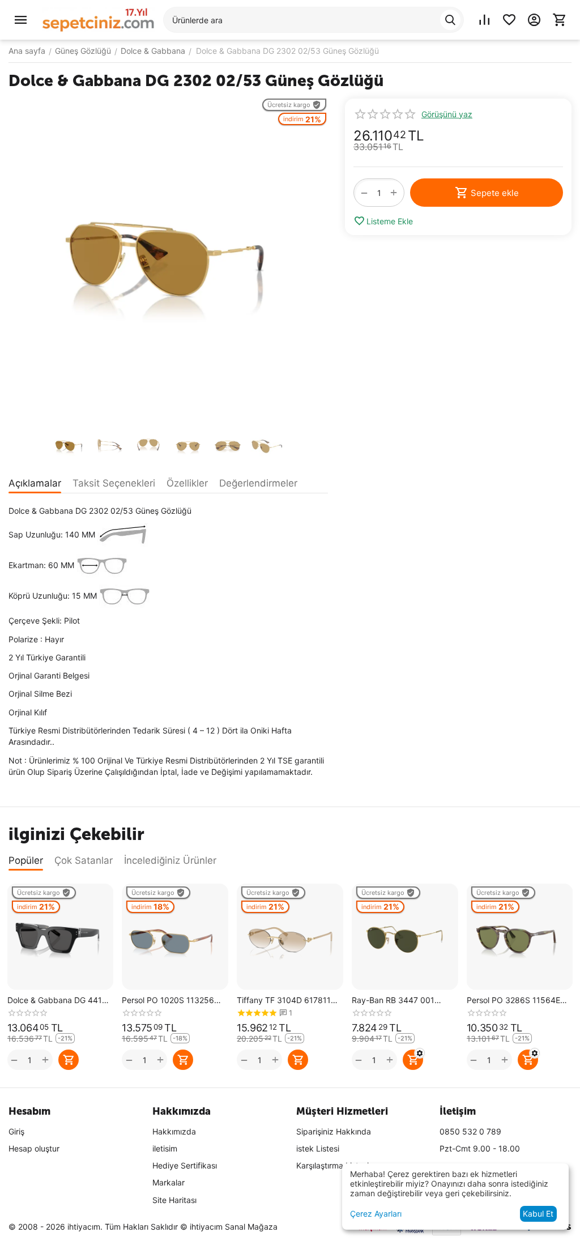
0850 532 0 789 (470, 1131)
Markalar (168, 1182)
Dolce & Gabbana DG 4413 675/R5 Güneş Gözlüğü (57, 1000)
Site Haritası (174, 1200)
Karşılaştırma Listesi (332, 1165)
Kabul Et (538, 1213)
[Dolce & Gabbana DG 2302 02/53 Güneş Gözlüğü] (168, 260)
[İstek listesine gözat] (509, 19)
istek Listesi (317, 1148)
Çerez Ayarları (376, 1213)
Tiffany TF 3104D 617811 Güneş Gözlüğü (284, 1000)
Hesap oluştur (33, 1148)
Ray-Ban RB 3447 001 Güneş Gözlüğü (393, 1000)
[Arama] (450, 20)
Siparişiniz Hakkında (333, 1131)
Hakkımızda (174, 1131)
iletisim (164, 1148)
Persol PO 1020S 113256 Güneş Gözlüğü (168, 1000)
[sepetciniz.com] (98, 19)
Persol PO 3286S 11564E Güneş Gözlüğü (513, 1000)
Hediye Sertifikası (184, 1165)
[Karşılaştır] (484, 19)
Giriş (16, 1131)
